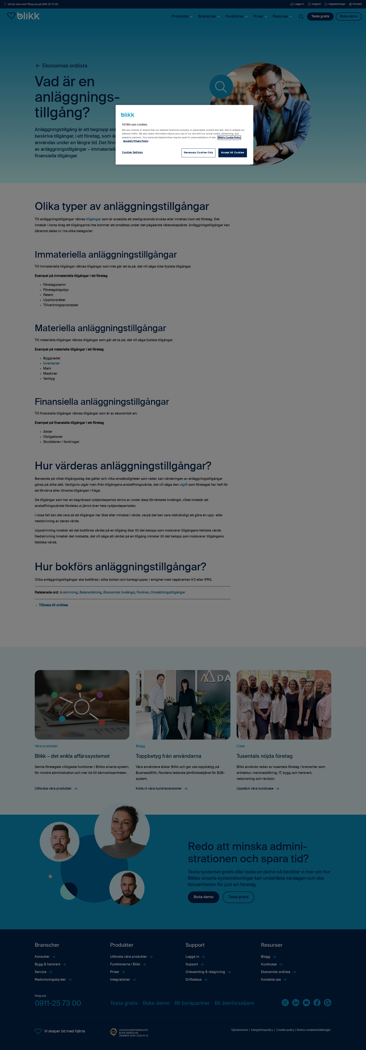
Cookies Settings (132, 152)
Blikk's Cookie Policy (229, 137)
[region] (184, 134)
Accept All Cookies (232, 152)
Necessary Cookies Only (198, 152)
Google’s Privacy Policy (135, 141)
